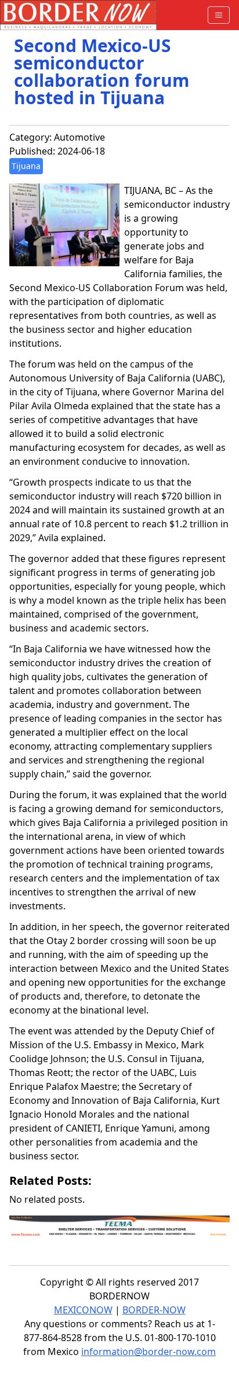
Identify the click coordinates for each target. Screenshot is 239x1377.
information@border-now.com (148, 1351)
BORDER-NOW (154, 1309)
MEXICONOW (83, 1309)
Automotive (79, 137)
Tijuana (26, 165)
